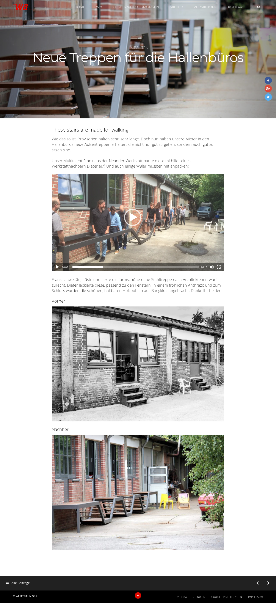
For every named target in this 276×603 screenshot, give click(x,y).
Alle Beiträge (20, 583)
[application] (138, 222)
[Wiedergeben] (57, 267)
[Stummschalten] (212, 267)
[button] (132, 217)
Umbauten (138, 47)
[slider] (135, 267)
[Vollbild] (218, 267)
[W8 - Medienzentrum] (26, 8)
